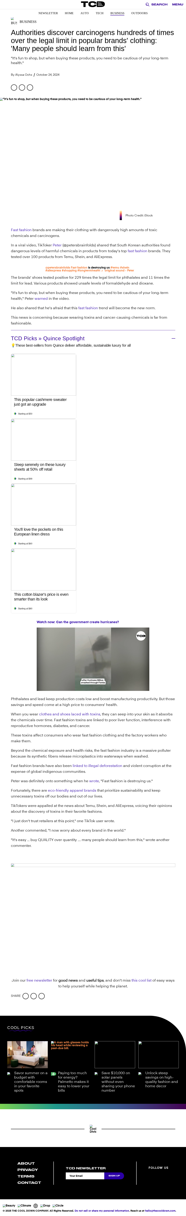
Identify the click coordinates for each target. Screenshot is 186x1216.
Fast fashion (21, 230)
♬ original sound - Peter (117, 270)
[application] (93, 659)
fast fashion (137, 251)
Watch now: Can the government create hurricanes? (78, 622)
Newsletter (48, 13)
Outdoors (139, 13)
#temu (114, 267)
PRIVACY (27, 1170)
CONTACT (29, 1183)
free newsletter (39, 980)
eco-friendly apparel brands (72, 791)
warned (41, 299)
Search (159, 4)
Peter (57, 245)
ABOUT (26, 1163)
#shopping (69, 270)
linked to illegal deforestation (97, 766)
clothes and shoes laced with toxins (69, 714)
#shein (124, 267)
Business (117, 13)
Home (69, 13)
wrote (94, 781)
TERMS (26, 1176)
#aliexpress (53, 270)
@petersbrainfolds (57, 267)
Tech (100, 13)
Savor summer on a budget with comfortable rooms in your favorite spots (31, 1082)
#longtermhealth (88, 270)
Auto (84, 13)
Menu (177, 4)
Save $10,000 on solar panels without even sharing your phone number (118, 1082)
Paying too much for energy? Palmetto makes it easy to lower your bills (73, 1082)
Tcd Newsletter (86, 1168)
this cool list (141, 980)
